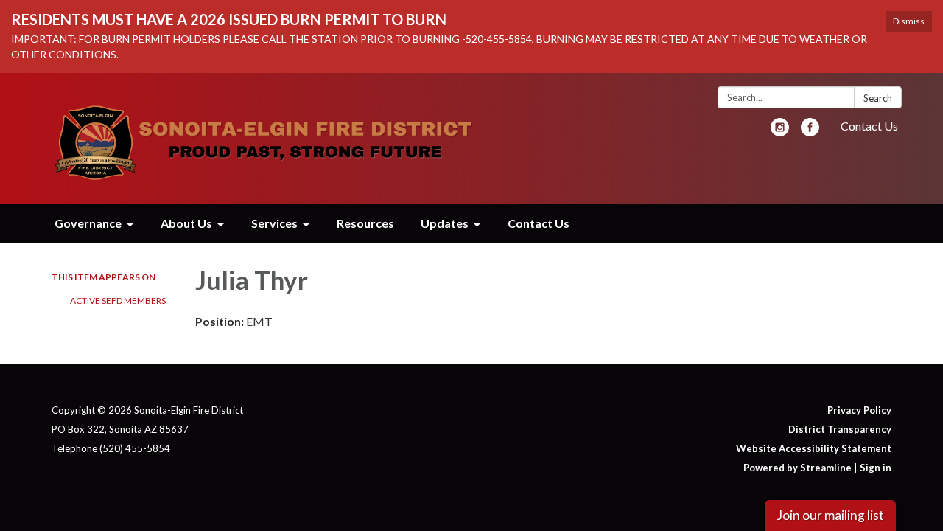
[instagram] (780, 132)
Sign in (875, 467)
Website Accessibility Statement (813, 448)
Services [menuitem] (274, 223)
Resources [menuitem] (365, 223)
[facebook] (810, 132)
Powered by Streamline (797, 467)
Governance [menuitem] (88, 223)
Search (877, 98)
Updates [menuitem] (445, 223)
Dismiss (909, 21)
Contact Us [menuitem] (538, 223)
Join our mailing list (830, 515)
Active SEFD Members (118, 300)
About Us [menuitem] (186, 223)
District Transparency (839, 429)
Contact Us (869, 126)
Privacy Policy (859, 410)
